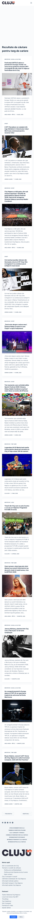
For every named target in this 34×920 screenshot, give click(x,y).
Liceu (12, 502)
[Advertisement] (17, 23)
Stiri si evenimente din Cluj (17, 828)
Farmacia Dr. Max (7, 905)
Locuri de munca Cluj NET (10, 897)
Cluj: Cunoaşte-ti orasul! (16, 832)
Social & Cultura (16, 59)
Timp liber (14, 444)
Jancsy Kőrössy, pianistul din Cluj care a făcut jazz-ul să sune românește (16, 630)
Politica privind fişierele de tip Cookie (16, 872)
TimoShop (5, 899)
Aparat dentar (6, 908)
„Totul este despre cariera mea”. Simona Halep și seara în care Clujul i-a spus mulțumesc (16, 326)
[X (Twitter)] (5, 822)
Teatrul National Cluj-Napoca (11, 895)
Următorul (26, 813)
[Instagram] (7, 822)
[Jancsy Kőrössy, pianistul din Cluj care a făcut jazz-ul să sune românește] (17, 646)
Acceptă (13, 917)
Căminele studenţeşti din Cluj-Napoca (17, 835)
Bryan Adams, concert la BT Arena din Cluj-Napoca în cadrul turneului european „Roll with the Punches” (17, 758)
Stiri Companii (6, 903)
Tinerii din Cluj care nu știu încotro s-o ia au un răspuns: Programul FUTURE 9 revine (17, 508)
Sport (6, 123)
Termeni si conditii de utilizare (17, 830)
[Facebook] (2, 822)
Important (7, 59)
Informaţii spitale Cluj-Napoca (17, 841)
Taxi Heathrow (6, 901)
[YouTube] (12, 822)
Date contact (8, 874)
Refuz (21, 917)
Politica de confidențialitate (12, 870)
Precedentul (8, 813)
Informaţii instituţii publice (17, 837)
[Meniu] (31, 3)
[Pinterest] (10, 822)
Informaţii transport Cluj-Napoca (17, 839)
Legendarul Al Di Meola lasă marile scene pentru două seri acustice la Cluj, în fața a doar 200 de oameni (17, 449)
